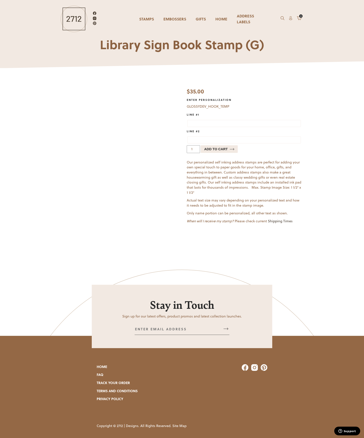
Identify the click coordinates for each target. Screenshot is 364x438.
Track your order (113, 382)
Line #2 (193, 131)
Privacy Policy (110, 398)
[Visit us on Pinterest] (94, 23)
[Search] (282, 19)
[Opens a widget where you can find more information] (347, 431)
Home (221, 19)
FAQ (100, 374)
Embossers (174, 19)
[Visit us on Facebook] (94, 13)
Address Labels (245, 18)
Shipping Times (280, 221)
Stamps (146, 19)
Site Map (179, 425)
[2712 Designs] (74, 19)
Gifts (201, 19)
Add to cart (216, 149)
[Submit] (225, 329)
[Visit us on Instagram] (94, 19)
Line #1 (193, 114)
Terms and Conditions (117, 390)
